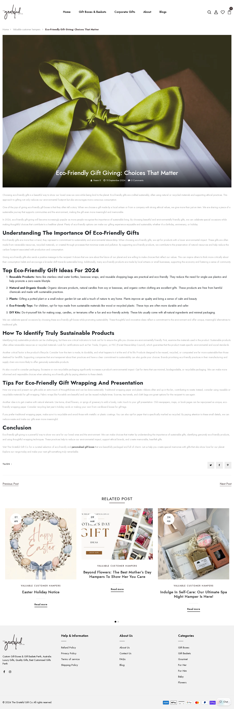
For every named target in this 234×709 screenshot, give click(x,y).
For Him (182, 671)
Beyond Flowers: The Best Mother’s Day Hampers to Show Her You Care (117, 574)
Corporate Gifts (124, 12)
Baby (181, 677)
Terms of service (70, 659)
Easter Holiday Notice (40, 592)
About (147, 12)
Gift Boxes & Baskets (92, 12)
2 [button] (118, 622)
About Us (125, 647)
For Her (182, 665)
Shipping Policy (69, 665)
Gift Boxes (183, 647)
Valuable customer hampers (27, 29)
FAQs (123, 659)
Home (67, 12)
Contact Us (125, 653)
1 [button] (115, 622)
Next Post (225, 484)
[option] (41, 555)
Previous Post (11, 484)
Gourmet (183, 659)
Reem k (97, 180)
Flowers (182, 682)
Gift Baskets (184, 653)
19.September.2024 (115, 180)
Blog (122, 665)
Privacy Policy (68, 653)
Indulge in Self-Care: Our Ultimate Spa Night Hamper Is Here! (193, 594)
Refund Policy (68, 647)
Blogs (163, 12)
